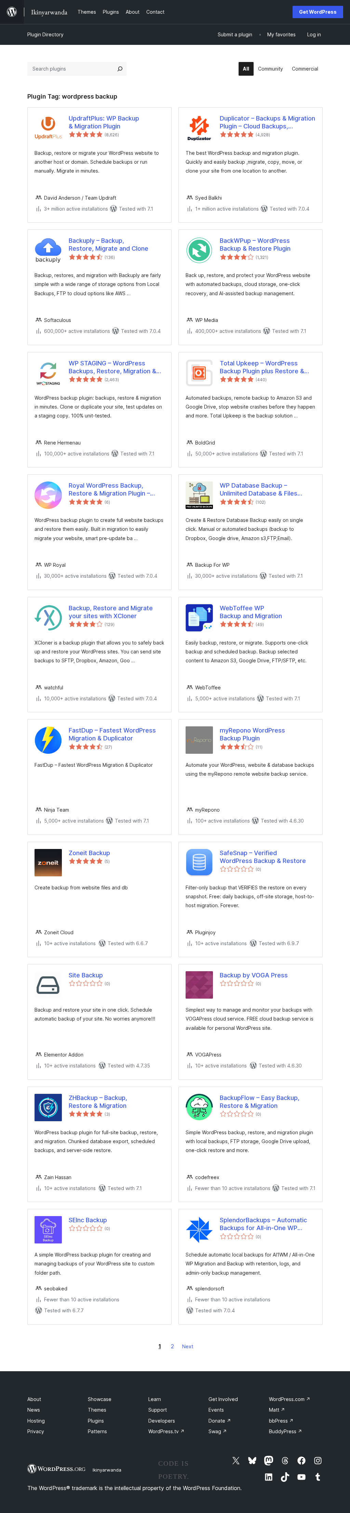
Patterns (97, 1431)
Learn (154, 1399)
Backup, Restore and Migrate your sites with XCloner (111, 612)
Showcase (99, 1399)
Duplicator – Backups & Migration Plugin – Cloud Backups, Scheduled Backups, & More (267, 122)
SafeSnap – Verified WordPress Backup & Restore (263, 856)
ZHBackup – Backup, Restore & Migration (98, 1101)
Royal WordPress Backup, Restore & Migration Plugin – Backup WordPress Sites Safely (114, 490)
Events (216, 1410)
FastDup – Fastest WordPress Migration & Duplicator (112, 734)
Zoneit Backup (89, 852)
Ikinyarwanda (107, 1470)
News (33, 1410)
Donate (219, 1421)
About (34, 1399)
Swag (217, 1431)
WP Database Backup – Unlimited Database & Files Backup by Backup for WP (258, 490)
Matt (277, 1410)
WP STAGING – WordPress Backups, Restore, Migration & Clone (112, 367)
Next (187, 1346)
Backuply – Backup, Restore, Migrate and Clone (108, 244)
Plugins (96, 1421)
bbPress (281, 1421)
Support (157, 1410)
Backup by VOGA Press (254, 975)
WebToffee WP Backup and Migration (251, 612)
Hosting (36, 1421)
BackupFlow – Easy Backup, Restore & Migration (259, 1101)
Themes (97, 1410)
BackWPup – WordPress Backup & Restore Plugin (255, 244)
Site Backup (86, 975)
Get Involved (223, 1399)
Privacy (35, 1431)
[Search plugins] (120, 69)
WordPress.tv (166, 1431)
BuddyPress (285, 1431)
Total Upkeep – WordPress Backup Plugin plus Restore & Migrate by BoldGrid (262, 367)
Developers (161, 1421)
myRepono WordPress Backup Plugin (252, 734)
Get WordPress (318, 12)
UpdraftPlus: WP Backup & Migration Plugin (104, 122)
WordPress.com (289, 1399)
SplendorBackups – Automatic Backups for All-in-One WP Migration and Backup (263, 1224)
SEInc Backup (88, 1220)
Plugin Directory (45, 34)
